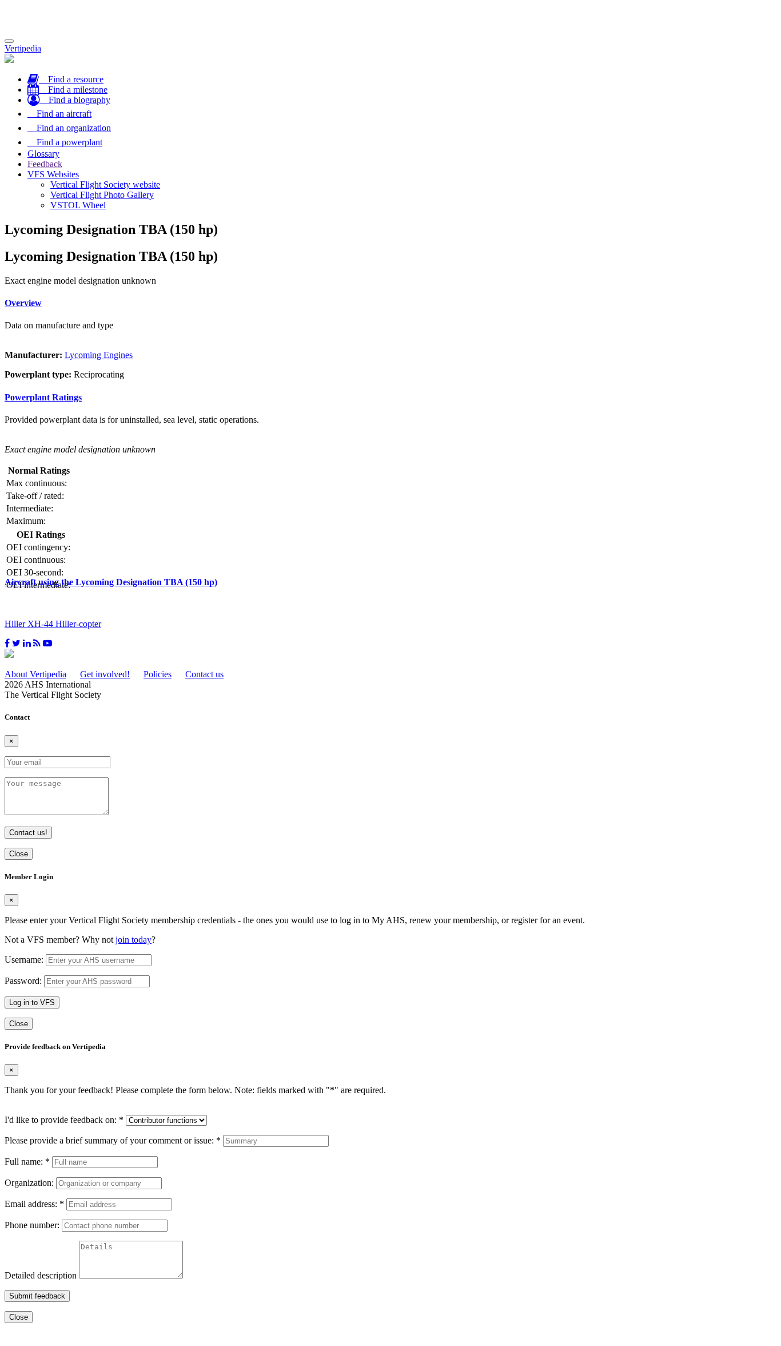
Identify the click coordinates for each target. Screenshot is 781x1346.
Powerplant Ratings (43, 397)
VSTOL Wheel (78, 205)
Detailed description (41, 1275)
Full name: (27, 1161)
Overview (23, 303)
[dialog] (390, 951)
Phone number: (32, 1225)
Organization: (29, 1183)
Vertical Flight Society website (105, 184)
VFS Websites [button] (53, 174)
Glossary (43, 153)
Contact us (204, 674)
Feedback (44, 164)
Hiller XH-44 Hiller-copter (53, 624)
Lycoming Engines (99, 355)
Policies (158, 674)
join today (133, 939)
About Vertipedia (35, 674)
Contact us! (28, 832)
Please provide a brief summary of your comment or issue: (113, 1140)
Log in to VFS (32, 1002)
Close (18, 853)
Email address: (34, 1204)
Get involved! (105, 674)
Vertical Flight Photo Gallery (102, 195)
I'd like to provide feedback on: (64, 1120)
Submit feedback (37, 1296)
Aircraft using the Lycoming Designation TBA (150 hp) (111, 582)
